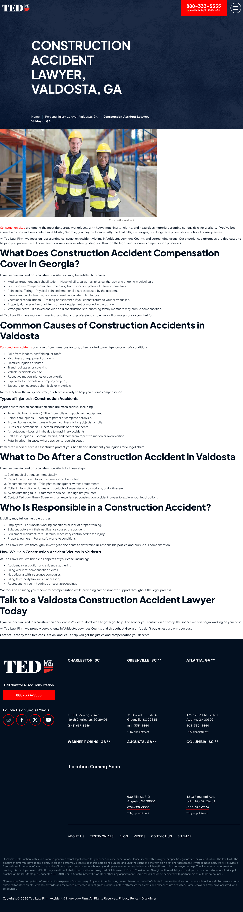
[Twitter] (35, 720)
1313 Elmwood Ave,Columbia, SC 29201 (200, 799)
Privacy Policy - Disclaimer (137, 898)
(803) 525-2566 (197, 807)
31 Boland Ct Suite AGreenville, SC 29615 (142, 717)
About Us (76, 836)
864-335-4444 (138, 725)
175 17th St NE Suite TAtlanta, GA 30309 (202, 717)
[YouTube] (48, 720)
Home (35, 116)
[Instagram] (8, 720)
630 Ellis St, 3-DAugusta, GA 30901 (141, 799)
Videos (139, 836)
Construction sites (12, 227)
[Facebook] (22, 720)
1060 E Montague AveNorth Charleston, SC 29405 (88, 717)
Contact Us (161, 836)
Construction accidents (16, 347)
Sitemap (185, 836)
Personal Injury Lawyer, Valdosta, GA (71, 116)
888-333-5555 (203, 7)
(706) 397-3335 (138, 807)
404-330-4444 (197, 725)
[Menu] (235, 8)
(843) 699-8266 (79, 725)
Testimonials (102, 836)
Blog (123, 836)
